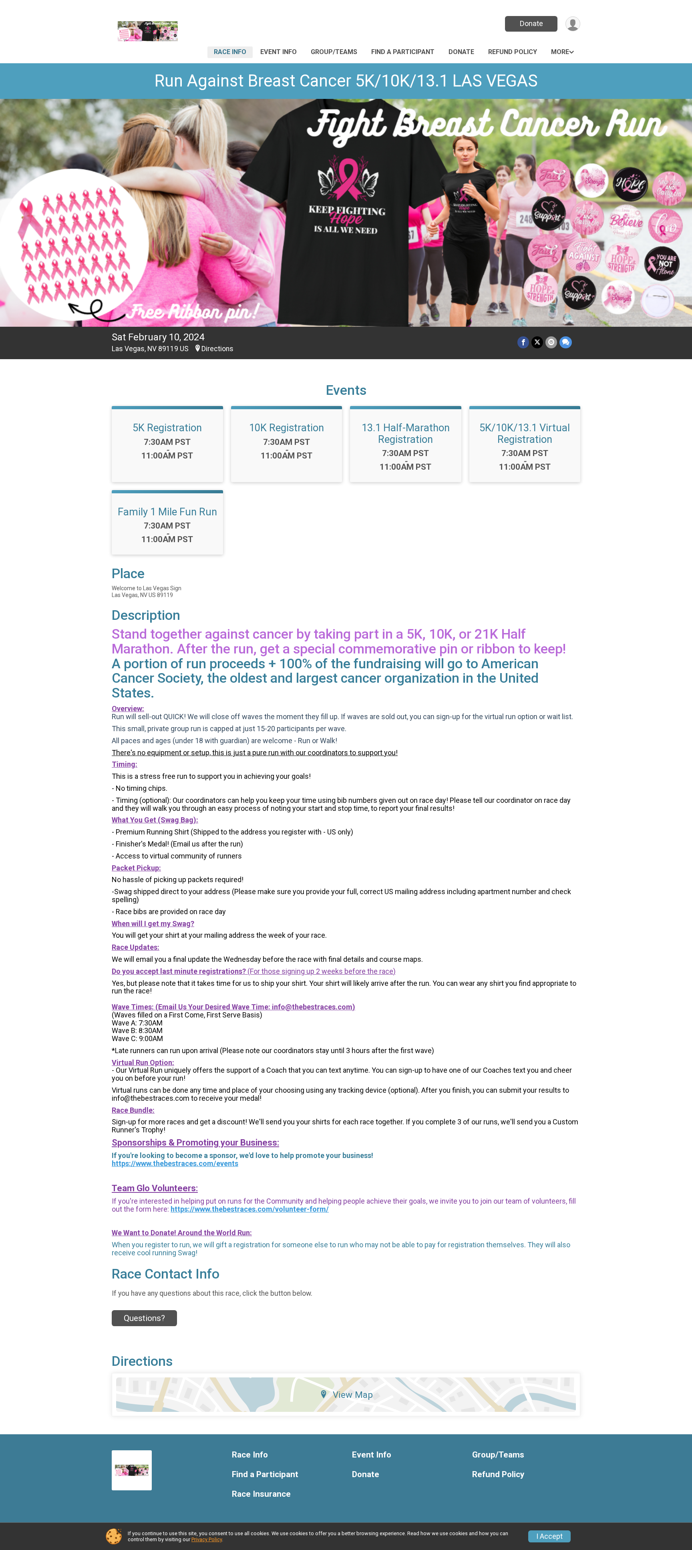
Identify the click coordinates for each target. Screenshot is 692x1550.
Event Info (278, 52)
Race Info (230, 52)
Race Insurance (261, 1494)
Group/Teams (334, 52)
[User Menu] (572, 23)
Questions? (144, 1318)
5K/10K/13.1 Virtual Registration (524, 433)
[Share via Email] (551, 342)
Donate (531, 23)
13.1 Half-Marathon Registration (406, 433)
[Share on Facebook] (523, 342)
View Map (353, 1394)
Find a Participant (403, 52)
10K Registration (286, 428)
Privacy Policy (206, 1539)
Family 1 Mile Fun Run (167, 512)
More (560, 52)
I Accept (549, 1536)
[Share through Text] (565, 342)
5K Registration (167, 428)
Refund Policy (512, 52)
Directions (217, 349)
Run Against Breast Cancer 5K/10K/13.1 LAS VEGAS (346, 80)
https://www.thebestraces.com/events (175, 1163)
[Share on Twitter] (537, 342)
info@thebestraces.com (312, 1007)
